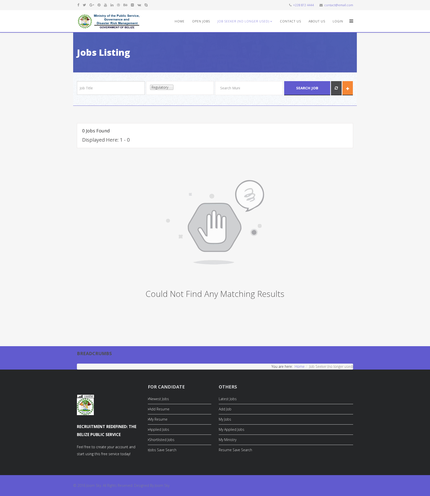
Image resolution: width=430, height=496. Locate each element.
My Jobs (225, 419)
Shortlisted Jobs (161, 439)
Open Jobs (201, 21)
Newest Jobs (159, 398)
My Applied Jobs (231, 429)
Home (180, 21)
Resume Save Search (235, 449)
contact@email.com (338, 5)
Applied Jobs (159, 429)
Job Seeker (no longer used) (243, 21)
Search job (307, 87)
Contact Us (290, 21)
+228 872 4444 (303, 5)
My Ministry (227, 439)
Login (338, 21)
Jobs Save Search (162, 449)
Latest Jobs (228, 398)
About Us (317, 21)
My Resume (158, 419)
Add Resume (159, 409)
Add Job (225, 409)
